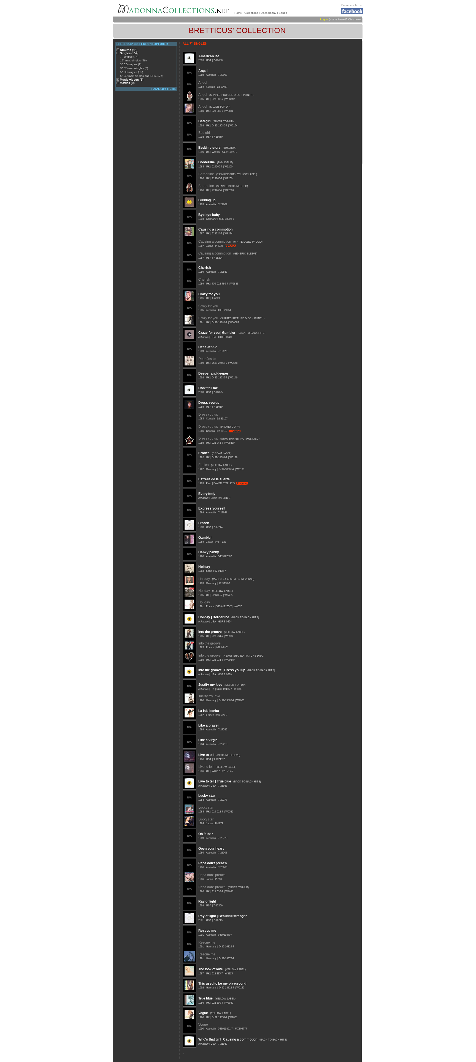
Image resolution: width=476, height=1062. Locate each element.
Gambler (205, 538)
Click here (354, 19)
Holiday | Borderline (213, 617)
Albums (128, 50)
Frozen (203, 523)
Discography (268, 12)
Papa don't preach (212, 863)
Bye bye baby (209, 215)
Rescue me (207, 931)
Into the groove (210, 632)
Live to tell (206, 755)
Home (238, 12)
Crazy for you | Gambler (217, 333)
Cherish (204, 268)
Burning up (206, 200)
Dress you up (208, 403)
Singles (129, 53)
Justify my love (210, 685)
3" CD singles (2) (130, 64)
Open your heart (211, 848)
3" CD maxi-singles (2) (134, 68)
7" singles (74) (129, 56)
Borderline (206, 162)
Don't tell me (208, 388)
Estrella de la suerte (214, 479)
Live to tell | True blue (214, 781)
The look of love (210, 969)
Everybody (206, 494)
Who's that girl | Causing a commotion (227, 1039)
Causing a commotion (215, 229)
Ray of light (207, 901)
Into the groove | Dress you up (221, 670)
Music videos (132, 79)
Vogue (203, 1013)
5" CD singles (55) (131, 72)
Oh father (205, 834)
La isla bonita (208, 711)
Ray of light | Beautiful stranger (222, 916)
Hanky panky (208, 552)
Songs (283, 12)
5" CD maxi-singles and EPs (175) (141, 75)
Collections (251, 12)
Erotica (204, 453)
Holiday (204, 567)
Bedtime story (209, 148)
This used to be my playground (222, 983)
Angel (202, 71)
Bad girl (204, 121)
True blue (205, 998)
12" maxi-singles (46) (133, 60)
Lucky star (206, 796)
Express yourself (211, 508)
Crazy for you (209, 294)
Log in (324, 19)
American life (208, 56)
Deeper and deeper (213, 373)
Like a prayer (208, 725)
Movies (127, 83)
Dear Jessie (207, 347)
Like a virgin (207, 740)
